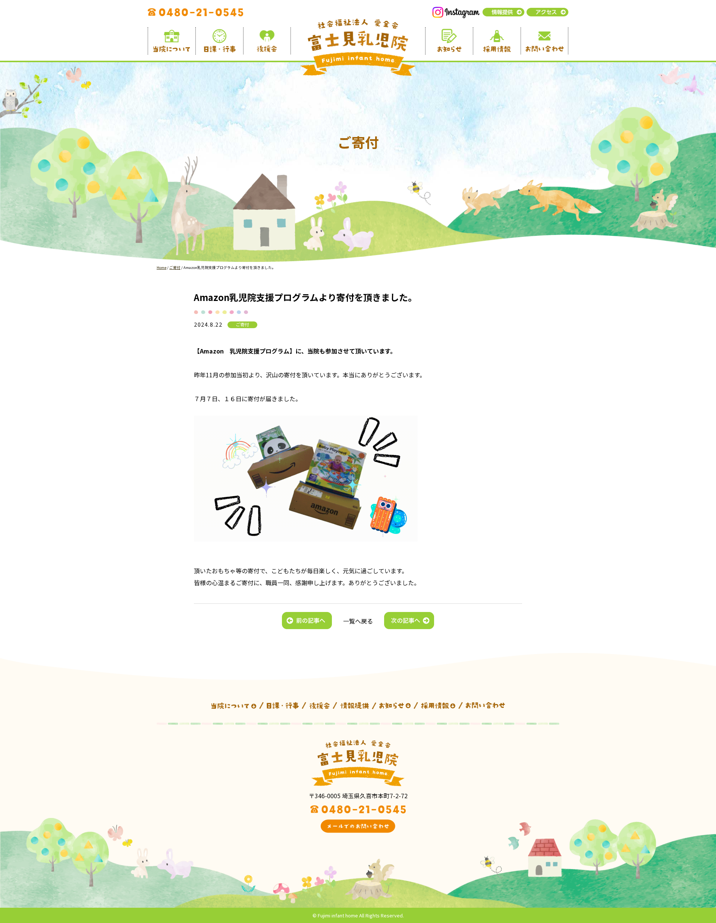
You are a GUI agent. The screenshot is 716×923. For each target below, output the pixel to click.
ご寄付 (242, 324)
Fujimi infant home (338, 915)
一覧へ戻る (358, 620)
